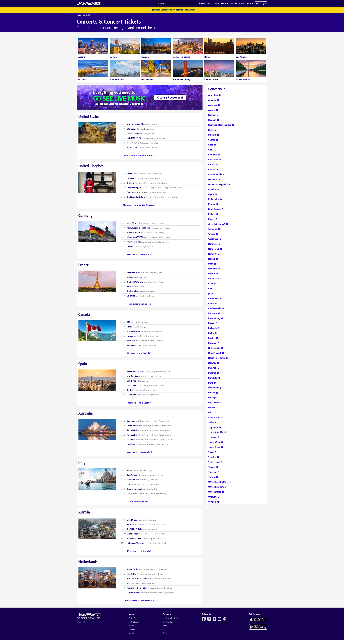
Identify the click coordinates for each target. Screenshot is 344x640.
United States (88, 116)
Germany (85, 215)
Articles (132, 626)
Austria (84, 512)
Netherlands (88, 561)
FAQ (164, 629)
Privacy (79, 622)
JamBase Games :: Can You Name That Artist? (173, 9)
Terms (86, 622)
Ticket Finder (134, 618)
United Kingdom (91, 166)
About (165, 626)
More (249, 3)
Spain (82, 364)
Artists (131, 633)
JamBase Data (168, 622)
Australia (85, 413)
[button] (214, 95)
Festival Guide (134, 622)
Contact (166, 633)
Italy (81, 462)
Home (79, 15)
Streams (132, 629)
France (83, 265)
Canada (84, 314)
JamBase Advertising (170, 618)
